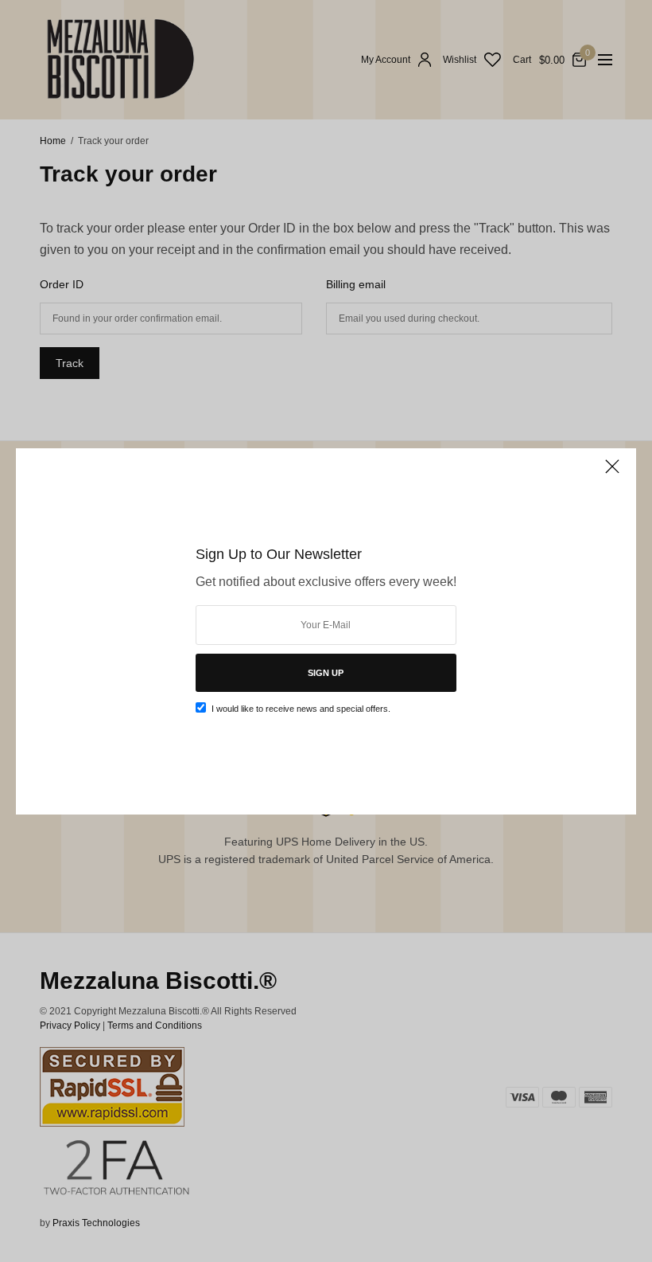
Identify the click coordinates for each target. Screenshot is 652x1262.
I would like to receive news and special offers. (301, 708)
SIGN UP (325, 673)
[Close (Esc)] (612, 473)
